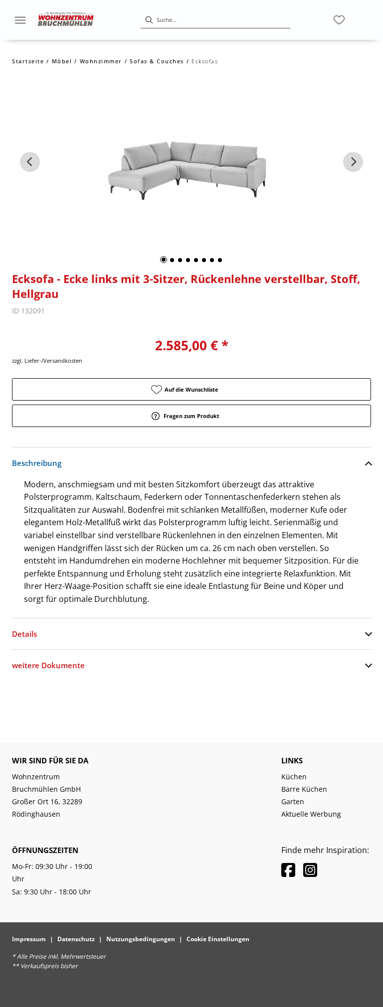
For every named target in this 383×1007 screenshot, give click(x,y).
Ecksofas (205, 61)
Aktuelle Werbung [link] (311, 814)
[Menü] (20, 20)
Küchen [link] (294, 776)
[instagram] (310, 869)
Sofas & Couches (157, 61)
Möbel (62, 61)
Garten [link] (292, 801)
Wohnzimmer (101, 61)
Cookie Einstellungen (218, 939)
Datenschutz (76, 939)
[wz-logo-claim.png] (66, 20)
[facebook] (288, 869)
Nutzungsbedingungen (140, 939)
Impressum (29, 939)
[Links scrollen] (30, 162)
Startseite (28, 61)
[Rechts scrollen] (353, 162)
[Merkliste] (339, 20)
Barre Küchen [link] (304, 789)
